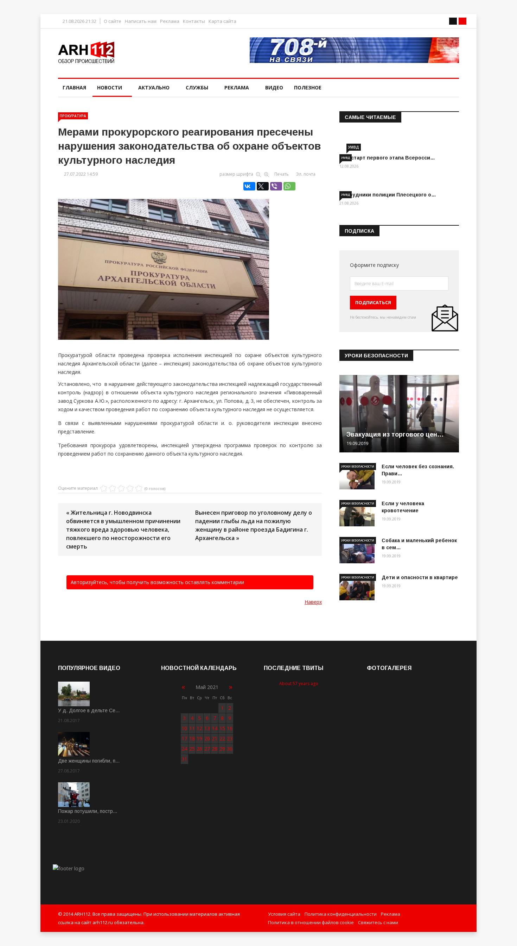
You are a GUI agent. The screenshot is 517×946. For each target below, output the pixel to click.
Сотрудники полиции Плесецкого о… (387, 195)
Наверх (313, 602)
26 (199, 748)
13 (207, 728)
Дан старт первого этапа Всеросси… (387, 158)
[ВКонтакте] (249, 186)
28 (214, 748)
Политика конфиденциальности (341, 914)
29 (222, 748)
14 (214, 728)
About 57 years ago (298, 684)
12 (199, 728)
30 (229, 748)
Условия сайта (284, 914)
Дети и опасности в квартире (420, 577)
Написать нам (141, 21)
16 (229, 728)
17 (184, 738)
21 (214, 738)
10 (184, 728)
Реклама (169, 21)
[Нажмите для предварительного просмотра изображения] (190, 262)
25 (192, 748)
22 (222, 738)
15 (222, 728)
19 (199, 738)
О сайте (112, 21)
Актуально (154, 87)
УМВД (353, 147)
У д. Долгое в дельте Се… (89, 710)
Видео (274, 87)
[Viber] (276, 186)
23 (229, 738)
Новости (109, 87)
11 (192, 728)
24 (184, 748)
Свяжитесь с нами (378, 922)
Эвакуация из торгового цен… (395, 434)
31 (184, 759)
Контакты (194, 21)
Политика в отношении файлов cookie (311, 922)
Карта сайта (222, 21)
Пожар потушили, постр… (87, 811)
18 (192, 738)
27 (207, 748)
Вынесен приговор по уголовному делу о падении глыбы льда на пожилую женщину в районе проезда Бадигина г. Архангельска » (253, 525)
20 (207, 738)
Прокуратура (73, 115)
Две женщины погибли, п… (89, 761)
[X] (263, 186)
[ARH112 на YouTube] (354, 50)
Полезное (307, 87)
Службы (197, 87)
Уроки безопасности (357, 466)
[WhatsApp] (289, 186)
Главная (74, 87)
